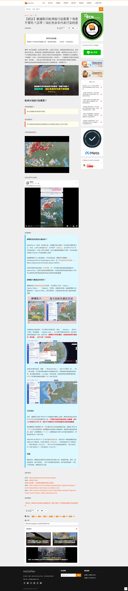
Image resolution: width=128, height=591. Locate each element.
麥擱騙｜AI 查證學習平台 (90, 577)
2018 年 (29, 376)
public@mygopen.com (33, 579)
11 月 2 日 (45, 432)
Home (26, 15)
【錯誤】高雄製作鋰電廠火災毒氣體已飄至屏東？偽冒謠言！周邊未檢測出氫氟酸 (64, 541)
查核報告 (53, 439)
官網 (41, 427)
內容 (46, 248)
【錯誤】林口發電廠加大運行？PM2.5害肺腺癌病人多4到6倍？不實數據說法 (47, 559)
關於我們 (73, 3)
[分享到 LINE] (73, 28)
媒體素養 (89, 3)
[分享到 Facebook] (69, 28)
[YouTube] (28, 583)
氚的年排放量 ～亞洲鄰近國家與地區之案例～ (40, 483)
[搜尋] (101, 9)
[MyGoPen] (29, 3)
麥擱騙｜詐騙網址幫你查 (90, 575)
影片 (36, 15)
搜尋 (78, 575)
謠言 (31, 15)
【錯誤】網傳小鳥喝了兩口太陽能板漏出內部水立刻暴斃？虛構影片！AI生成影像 (38, 541)
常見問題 (46, 268)
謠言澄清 (50, 3)
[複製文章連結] (77, 28)
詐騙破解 (58, 3)
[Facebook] (24, 583)
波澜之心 (60, 248)
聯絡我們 (81, 3)
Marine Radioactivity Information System (42, 478)
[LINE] (34, 583)
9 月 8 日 (30, 429)
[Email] (41, 583)
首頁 (44, 3)
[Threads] (37, 583)
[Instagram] (31, 583)
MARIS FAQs (33, 480)
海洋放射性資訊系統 (65, 260)
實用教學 (66, 3)
